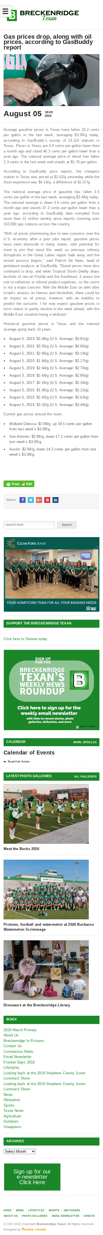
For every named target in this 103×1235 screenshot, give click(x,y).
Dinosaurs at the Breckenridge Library (37, 1005)
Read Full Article (19, 761)
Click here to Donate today (25, 639)
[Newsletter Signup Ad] (52, 690)
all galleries (85, 776)
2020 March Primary (20, 1030)
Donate (89, 1216)
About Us (11, 1035)
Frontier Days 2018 (19, 1062)
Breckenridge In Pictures (24, 1041)
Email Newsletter (17, 1057)
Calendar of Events (29, 753)
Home (8, 1210)
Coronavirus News (18, 1051)
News (8, 1094)
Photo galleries (34, 1216)
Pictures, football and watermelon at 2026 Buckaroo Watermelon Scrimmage (49, 926)
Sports (9, 1105)
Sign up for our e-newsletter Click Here (32, 1176)
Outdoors (11, 1121)
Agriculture (12, 1116)
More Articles (85, 742)
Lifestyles (12, 1067)
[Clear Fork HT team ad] (52, 574)
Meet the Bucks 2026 (21, 849)
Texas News (14, 1111)
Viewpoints (12, 1127)
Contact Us (13, 1046)
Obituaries (12, 1100)
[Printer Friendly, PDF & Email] (19, 484)
